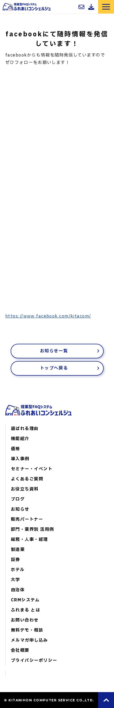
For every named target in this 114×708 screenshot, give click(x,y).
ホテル (17, 570)
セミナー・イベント (31, 469)
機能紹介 (20, 439)
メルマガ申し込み (29, 640)
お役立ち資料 (25, 489)
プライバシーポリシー (34, 660)
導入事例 (20, 459)
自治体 (18, 590)
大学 (15, 580)
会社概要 (20, 650)
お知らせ (20, 509)
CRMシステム (25, 600)
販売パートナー (75, 8)
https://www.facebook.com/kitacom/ (48, 316)
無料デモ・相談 (27, 630)
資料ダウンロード (92, 7)
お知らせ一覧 (54, 351)
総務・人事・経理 (29, 539)
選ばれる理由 (25, 428)
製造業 (18, 549)
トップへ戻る (54, 368)
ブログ (18, 499)
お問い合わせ (82, 7)
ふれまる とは (25, 610)
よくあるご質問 (27, 479)
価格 (15, 449)
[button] (106, 7)
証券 (15, 560)
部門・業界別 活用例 (32, 529)
